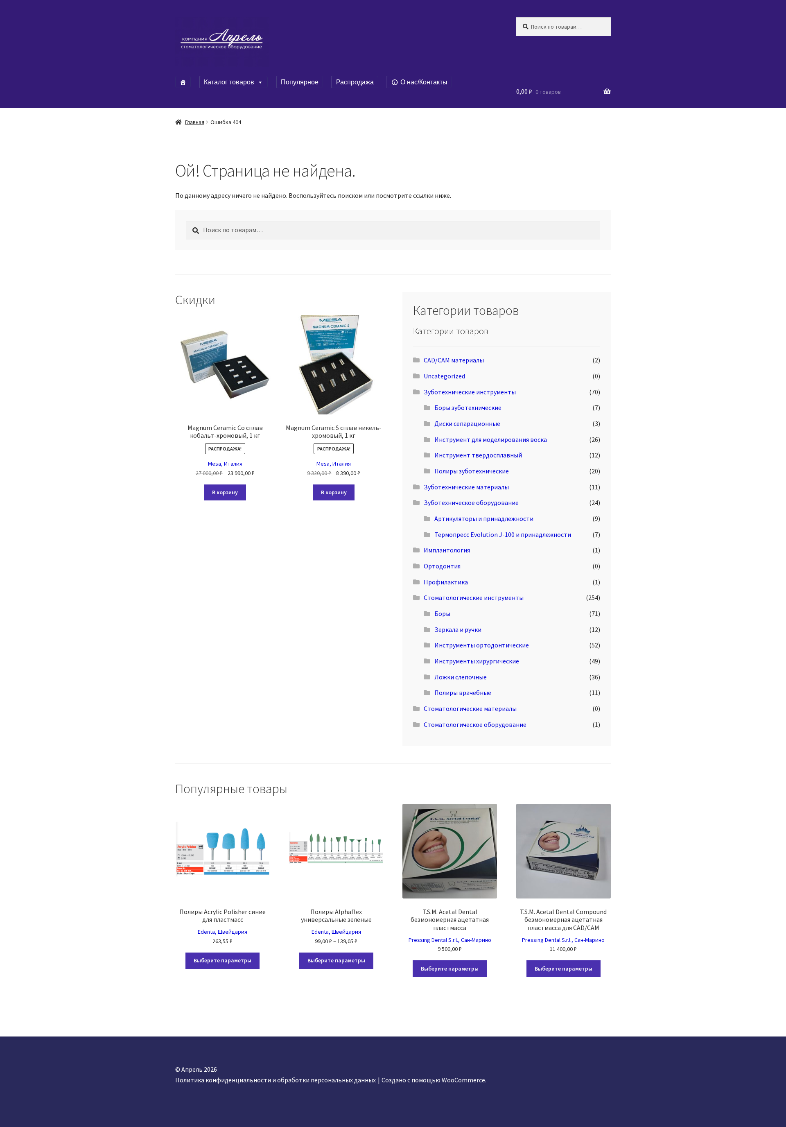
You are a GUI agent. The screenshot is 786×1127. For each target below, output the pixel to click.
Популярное (299, 82)
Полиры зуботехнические (471, 471)
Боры (442, 613)
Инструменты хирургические (476, 661)
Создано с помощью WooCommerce (433, 1080)
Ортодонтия (442, 566)
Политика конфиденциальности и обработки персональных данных (275, 1080)
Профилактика (446, 582)
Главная (194, 122)
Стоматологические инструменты (474, 597)
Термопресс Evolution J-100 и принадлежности (502, 534)
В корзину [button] (225, 492)
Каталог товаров (229, 82)
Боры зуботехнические (467, 407)
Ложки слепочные (460, 677)
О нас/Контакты (423, 82)
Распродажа (355, 82)
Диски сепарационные (467, 423)
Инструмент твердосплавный (478, 455)
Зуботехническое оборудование (471, 502)
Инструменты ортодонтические (481, 645)
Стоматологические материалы (470, 708)
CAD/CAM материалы (454, 360)
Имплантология (447, 550)
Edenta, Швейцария (222, 931)
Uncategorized (444, 376)
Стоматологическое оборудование (475, 724)
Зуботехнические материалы (466, 487)
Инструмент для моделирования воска (490, 439)
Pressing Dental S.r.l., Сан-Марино (450, 940)
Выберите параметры (222, 960)
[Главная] (183, 82)
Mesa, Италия (225, 463)
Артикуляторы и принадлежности (483, 518)
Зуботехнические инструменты (470, 392)
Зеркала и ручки (457, 629)
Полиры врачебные (462, 692)
